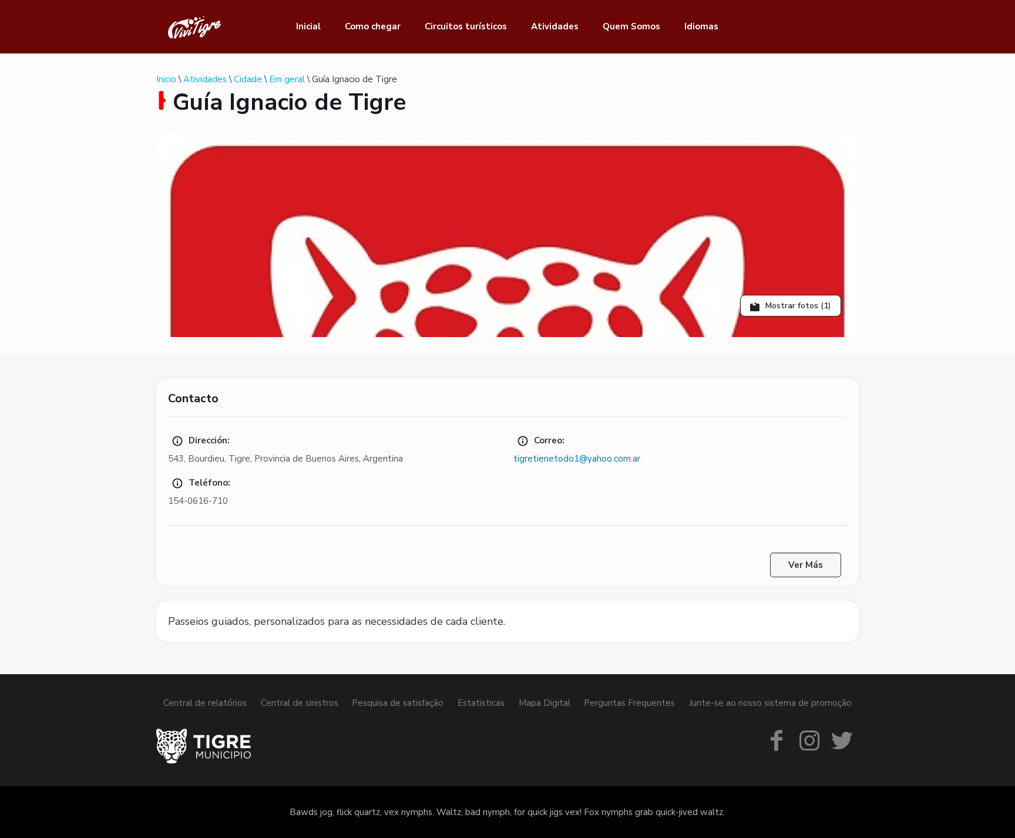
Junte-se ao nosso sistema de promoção (770, 703)
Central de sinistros (299, 703)
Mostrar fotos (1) (797, 305)
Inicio (166, 79)
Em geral (287, 79)
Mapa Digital (544, 703)
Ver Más (805, 565)
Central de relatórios (205, 703)
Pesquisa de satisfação (397, 703)
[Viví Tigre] (194, 26)
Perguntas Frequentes (629, 703)
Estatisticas (481, 703)
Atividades (205, 79)
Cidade (248, 79)
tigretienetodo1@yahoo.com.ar (576, 459)
